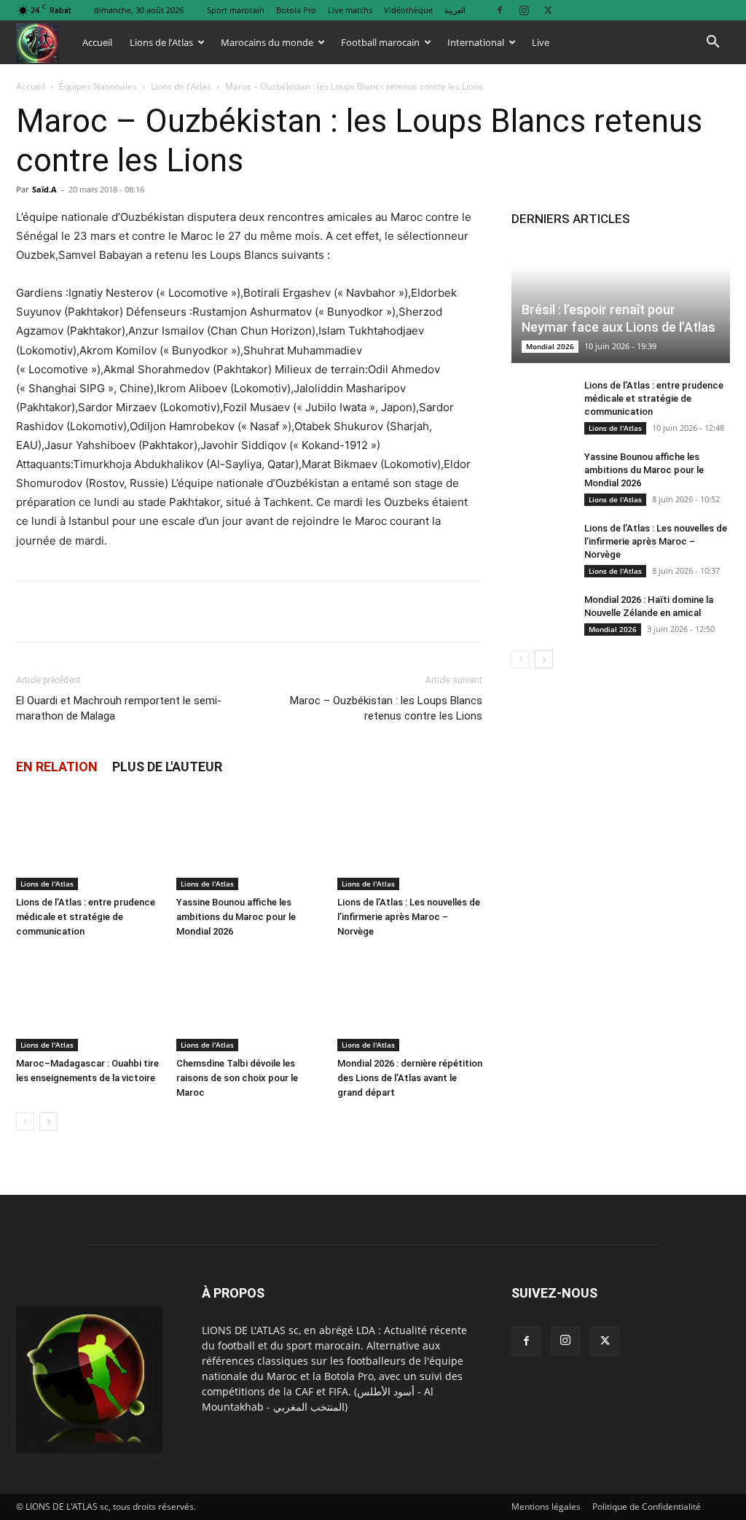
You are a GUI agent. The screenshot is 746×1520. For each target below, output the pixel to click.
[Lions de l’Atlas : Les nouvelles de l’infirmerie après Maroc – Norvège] (409, 840)
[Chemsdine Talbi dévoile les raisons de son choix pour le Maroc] (248, 1001)
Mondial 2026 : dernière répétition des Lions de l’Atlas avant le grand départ (409, 1078)
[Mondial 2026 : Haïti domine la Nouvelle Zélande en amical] (540, 614)
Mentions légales (546, 1506)
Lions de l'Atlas (181, 86)
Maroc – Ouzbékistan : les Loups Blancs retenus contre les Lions (386, 708)
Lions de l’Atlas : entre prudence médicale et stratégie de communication (85, 917)
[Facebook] (500, 10)
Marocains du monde (267, 42)
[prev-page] (25, 1121)
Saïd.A (44, 189)
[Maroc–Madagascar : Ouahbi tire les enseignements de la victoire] (88, 1001)
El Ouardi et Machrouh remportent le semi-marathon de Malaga (118, 708)
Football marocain (380, 42)
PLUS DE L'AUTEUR (167, 766)
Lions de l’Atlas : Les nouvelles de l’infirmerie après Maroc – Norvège (408, 917)
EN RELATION (57, 766)
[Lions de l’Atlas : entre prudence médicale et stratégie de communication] (88, 840)
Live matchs (350, 9)
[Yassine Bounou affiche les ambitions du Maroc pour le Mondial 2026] (248, 840)
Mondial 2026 (550, 346)
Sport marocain (235, 9)
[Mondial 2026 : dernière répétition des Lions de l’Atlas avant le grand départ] (409, 1001)
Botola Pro (296, 9)
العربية (455, 9)
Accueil (97, 42)
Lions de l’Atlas (161, 42)
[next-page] (48, 1121)
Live (540, 42)
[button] (712, 43)
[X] (548, 10)
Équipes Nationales (98, 86)
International (475, 42)
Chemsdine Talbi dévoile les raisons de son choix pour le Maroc (237, 1078)
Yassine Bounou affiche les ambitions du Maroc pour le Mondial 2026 (236, 917)
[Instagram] (524, 10)
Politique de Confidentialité (646, 1506)
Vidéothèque (408, 9)
